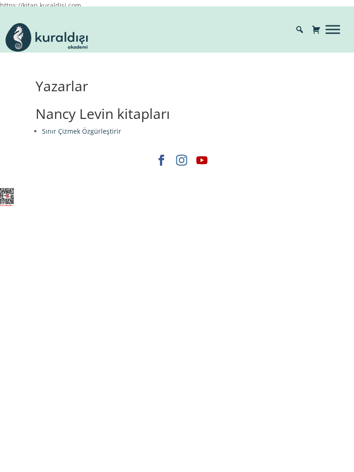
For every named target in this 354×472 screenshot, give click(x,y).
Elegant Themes (98, 175)
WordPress (217, 175)
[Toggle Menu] (332, 29)
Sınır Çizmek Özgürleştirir (81, 131)
